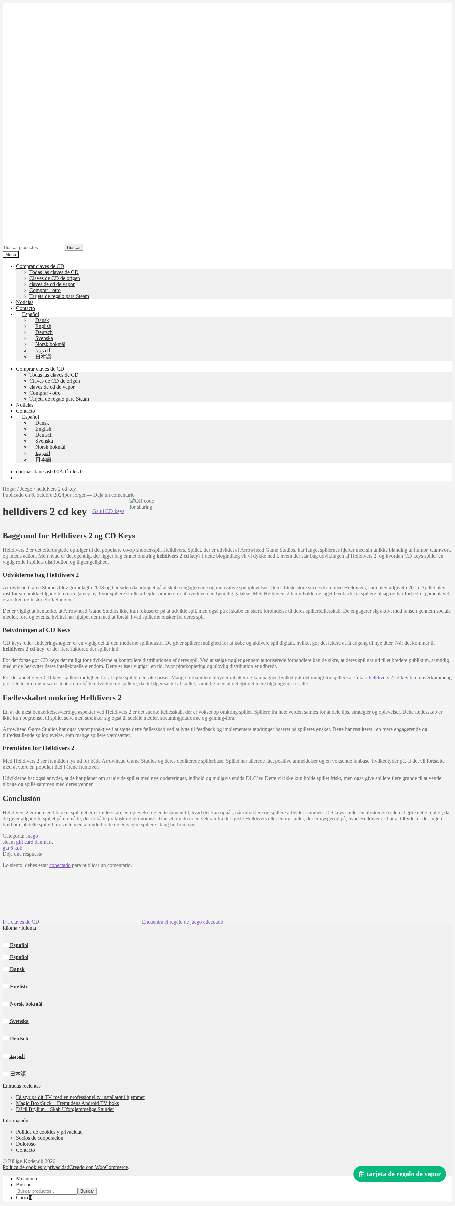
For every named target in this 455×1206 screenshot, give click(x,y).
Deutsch (18, 1038)
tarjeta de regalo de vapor (404, 1173)
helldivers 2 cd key (388, 677)
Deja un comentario (114, 495)
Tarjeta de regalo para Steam (59, 296)
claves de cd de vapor (52, 284)
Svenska (19, 1021)
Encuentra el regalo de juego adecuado (182, 922)
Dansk (17, 969)
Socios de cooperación (39, 1138)
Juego (26, 489)
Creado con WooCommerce (98, 1167)
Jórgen (80, 495)
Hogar (9, 489)
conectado (60, 865)
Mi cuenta (26, 1178)
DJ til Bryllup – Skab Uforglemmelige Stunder (65, 1109)
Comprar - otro (45, 290)
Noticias (24, 302)
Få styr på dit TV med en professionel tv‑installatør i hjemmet (80, 1097)
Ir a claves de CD (22, 922)
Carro (24, 1197)
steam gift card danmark (28, 842)
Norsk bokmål (25, 1004)
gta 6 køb (12, 848)
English (18, 986)
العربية (17, 1056)
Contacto (25, 308)
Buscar (74, 247)
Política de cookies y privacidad (49, 1132)
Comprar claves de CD (40, 266)
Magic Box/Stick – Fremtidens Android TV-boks (67, 1103)
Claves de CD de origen (54, 278)
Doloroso (26, 1144)
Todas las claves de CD (54, 272)
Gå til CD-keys (108, 511)
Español (18, 945)
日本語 (17, 1074)
